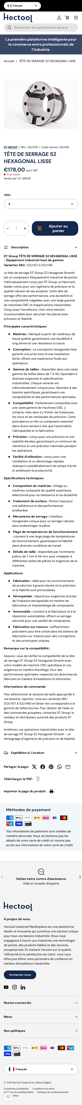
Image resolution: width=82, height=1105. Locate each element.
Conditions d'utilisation (16, 1088)
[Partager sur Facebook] (43, 767)
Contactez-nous (20, 974)
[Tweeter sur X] (34, 767)
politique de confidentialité (18, 1092)
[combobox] (41, 27)
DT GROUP (10, 147)
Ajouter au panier (58, 228)
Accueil (9, 61)
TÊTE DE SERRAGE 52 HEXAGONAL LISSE (47, 61)
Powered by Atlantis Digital (36, 1082)
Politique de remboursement (52, 1092)
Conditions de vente (44, 1088)
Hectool (17, 1082)
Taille (7, 195)
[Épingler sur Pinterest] (51, 767)
